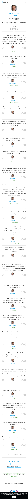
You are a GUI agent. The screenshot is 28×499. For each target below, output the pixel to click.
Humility (14, 310)
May (14, 203)
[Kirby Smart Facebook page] (13, 29)
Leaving (15, 161)
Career (14, 259)
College (17, 243)
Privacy (10, 486)
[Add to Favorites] (3, 48)
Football (13, 365)
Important (11, 102)
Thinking (14, 243)
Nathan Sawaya (14, 464)
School (16, 85)
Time (11, 383)
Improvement (16, 102)
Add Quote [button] (15, 486)
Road (14, 278)
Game (17, 203)
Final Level (21, 483)
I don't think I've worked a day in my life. (14, 390)
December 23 (13, 19)
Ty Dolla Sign (18, 466)
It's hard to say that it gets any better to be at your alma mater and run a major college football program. (14, 439)
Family (17, 383)
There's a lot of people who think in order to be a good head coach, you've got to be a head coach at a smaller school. (14, 75)
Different (11, 203)
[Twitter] (14, 491)
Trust (15, 133)
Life (14, 398)
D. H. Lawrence (22, 464)
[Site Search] (22, 3)
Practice (14, 66)
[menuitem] (6, 486)
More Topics (14, 476)
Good (14, 85)
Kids (13, 133)
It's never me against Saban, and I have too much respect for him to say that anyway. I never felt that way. (14, 317)
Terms (6, 486)
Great (14, 417)
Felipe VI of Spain (6, 464)
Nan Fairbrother (10, 466)
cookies (9, 493)
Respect (14, 327)
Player (12, 161)
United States (12, 18)
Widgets (20, 486)
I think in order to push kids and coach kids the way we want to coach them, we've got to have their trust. (14, 123)
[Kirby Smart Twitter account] (15, 29)
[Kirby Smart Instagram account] (17, 29)
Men (13, 222)
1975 (17, 19)
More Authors (14, 468)
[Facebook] (11, 491)
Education (14, 51)
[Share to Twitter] (25, 48)
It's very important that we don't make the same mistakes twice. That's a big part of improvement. (14, 92)
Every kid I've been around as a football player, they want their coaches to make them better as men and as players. (14, 355)
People (11, 85)
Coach (17, 18)
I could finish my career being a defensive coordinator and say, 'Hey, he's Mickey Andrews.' (14, 250)
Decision (14, 348)
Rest (14, 432)
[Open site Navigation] (25, 3)
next (21, 454)
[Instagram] (17, 491)
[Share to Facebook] (22, 48)
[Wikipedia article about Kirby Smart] (10, 29)
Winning (16, 417)
